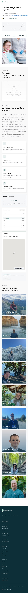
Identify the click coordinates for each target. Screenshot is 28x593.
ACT (2, 553)
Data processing (5, 573)
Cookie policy (4, 575)
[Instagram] (8, 589)
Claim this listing (7, 278)
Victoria (3, 544)
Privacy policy (4, 568)
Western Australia (5, 548)
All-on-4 (3, 523)
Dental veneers (5, 528)
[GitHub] (10, 589)
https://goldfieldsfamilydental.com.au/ (19, 15)
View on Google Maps (19, 268)
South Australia (5, 551)
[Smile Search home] (6, 2)
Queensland (4, 546)
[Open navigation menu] (25, 2)
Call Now (8, 35)
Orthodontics (4, 531)
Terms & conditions (5, 571)
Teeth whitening (5, 533)
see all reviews (13, 18)
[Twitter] (5, 589)
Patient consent (5, 580)
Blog (2, 564)
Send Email (21, 35)
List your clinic (4, 566)
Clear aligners (4, 526)
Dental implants (5, 521)
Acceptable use (5, 578)
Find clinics (4, 561)
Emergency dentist (5, 535)
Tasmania (4, 555)
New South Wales (5, 541)
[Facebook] (2, 589)
